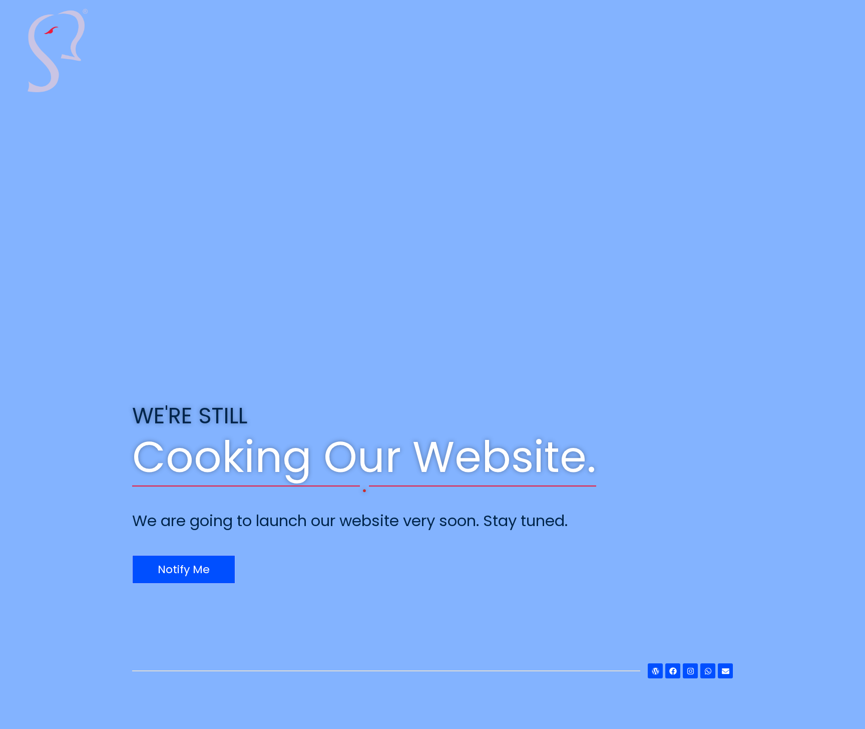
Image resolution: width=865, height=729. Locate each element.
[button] (183, 569)
